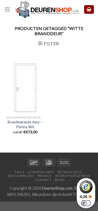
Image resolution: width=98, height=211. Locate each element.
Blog (60, 180)
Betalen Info (70, 172)
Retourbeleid (21, 176)
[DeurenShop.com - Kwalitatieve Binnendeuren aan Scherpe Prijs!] (47, 9)
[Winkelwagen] (89, 9)
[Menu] (7, 9)
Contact (43, 180)
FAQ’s (19, 172)
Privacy (45, 176)
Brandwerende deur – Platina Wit (25, 124)
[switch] (86, 203)
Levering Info (41, 172)
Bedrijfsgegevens (72, 176)
